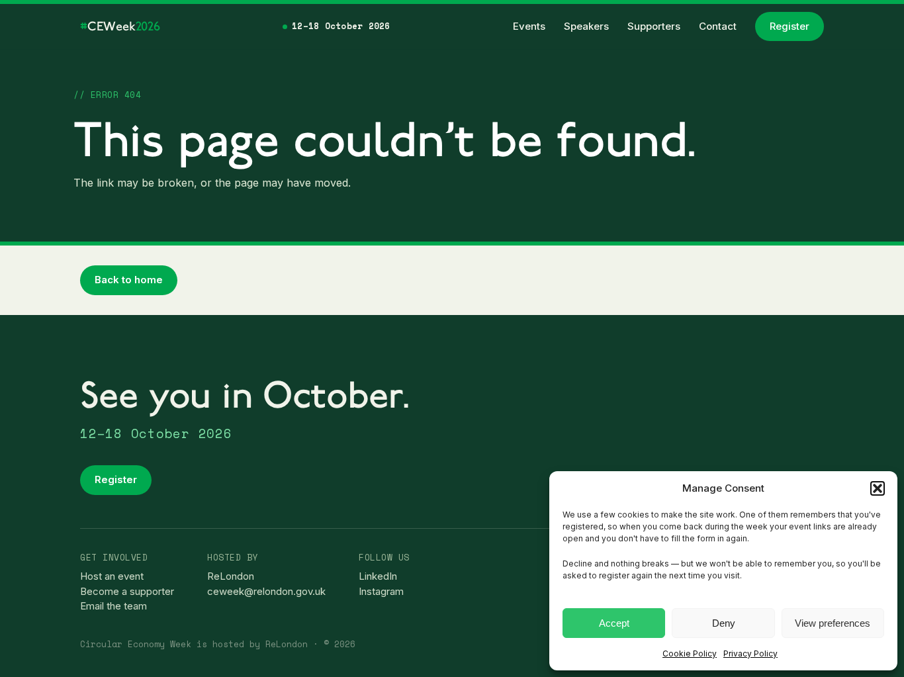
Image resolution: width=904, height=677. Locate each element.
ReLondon (230, 576)
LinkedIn (378, 576)
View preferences (832, 623)
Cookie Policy (689, 653)
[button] (877, 488)
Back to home (129, 279)
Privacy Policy (750, 653)
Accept (614, 623)
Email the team (113, 606)
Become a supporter (127, 591)
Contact (718, 26)
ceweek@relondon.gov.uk (266, 591)
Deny (723, 623)
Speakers (586, 26)
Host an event (112, 576)
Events (529, 26)
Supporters (653, 26)
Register (789, 26)
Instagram (381, 591)
